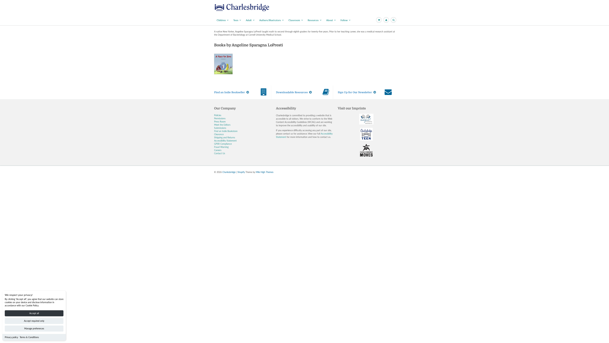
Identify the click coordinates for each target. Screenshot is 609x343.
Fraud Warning (221, 147)
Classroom (294, 20)
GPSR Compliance (223, 143)
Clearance (219, 134)
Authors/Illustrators (270, 20)
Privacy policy (11, 337)
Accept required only (34, 320)
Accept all (34, 313)
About (329, 20)
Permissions (220, 118)
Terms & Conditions (29, 337)
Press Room (220, 121)
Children (221, 20)
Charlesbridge (229, 172)
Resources (313, 20)
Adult (249, 20)
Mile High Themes (264, 172)
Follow (344, 20)
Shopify (241, 172)
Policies (217, 115)
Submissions (220, 128)
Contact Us (219, 153)
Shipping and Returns (224, 137)
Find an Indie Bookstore (225, 131)
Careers (217, 150)
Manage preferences (34, 328)
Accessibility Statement (225, 140)
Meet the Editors (222, 124)
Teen (235, 20)
